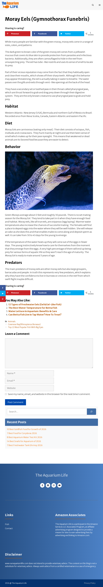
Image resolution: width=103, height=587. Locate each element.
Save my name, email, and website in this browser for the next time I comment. (49, 394)
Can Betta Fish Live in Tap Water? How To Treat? (34, 314)
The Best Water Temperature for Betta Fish (32, 307)
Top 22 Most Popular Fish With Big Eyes (25, 327)
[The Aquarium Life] (10, 5)
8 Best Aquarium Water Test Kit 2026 (24, 437)
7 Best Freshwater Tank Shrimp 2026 (24, 445)
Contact (9, 528)
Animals (11, 321)
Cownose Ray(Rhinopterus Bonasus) (24, 324)
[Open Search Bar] (92, 5)
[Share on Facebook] (3, 288)
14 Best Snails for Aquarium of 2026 (24, 441)
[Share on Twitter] (3, 293)
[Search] (91, 411)
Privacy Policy (89, 583)
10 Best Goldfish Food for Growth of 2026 (26, 429)
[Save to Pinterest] (3, 299)
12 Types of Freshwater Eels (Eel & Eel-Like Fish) (34, 304)
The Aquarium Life (51, 475)
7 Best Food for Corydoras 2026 (22, 433)
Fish (7, 524)
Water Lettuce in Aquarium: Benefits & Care (32, 311)
